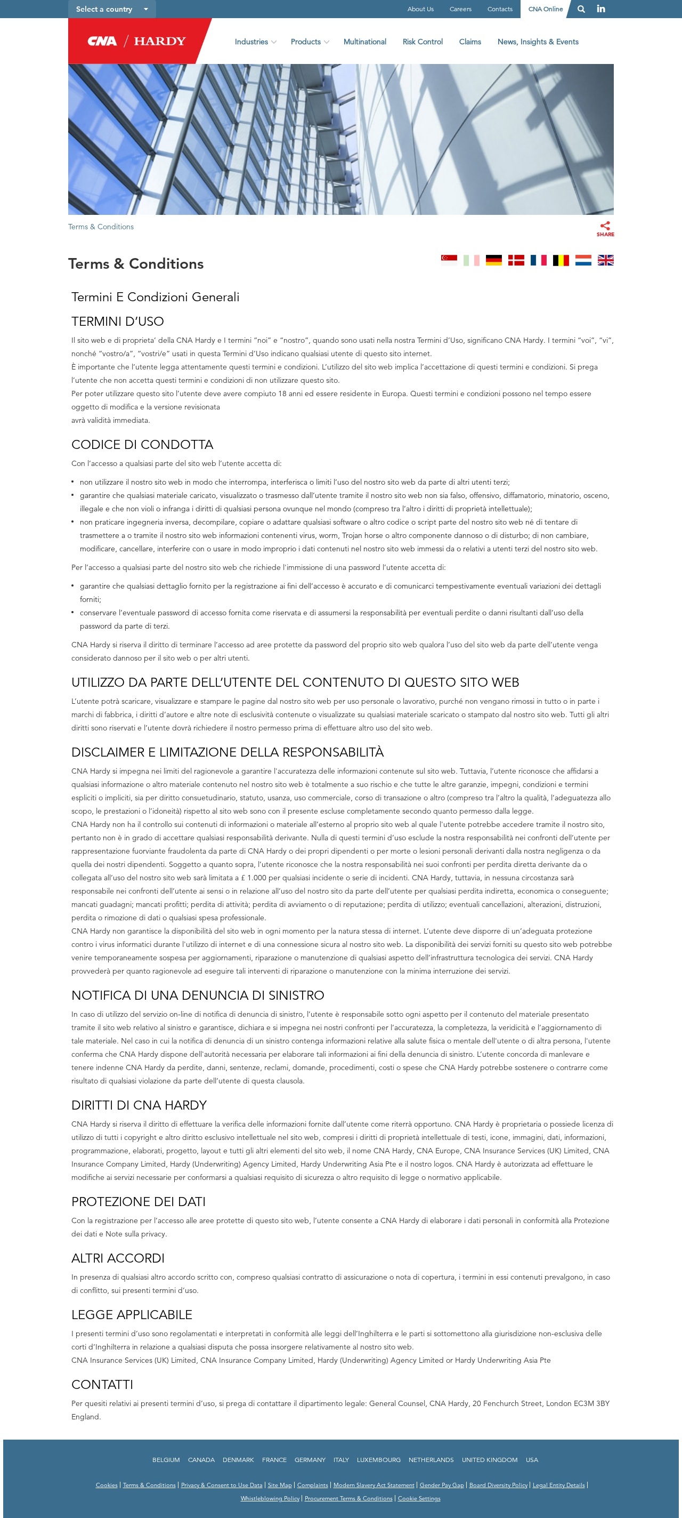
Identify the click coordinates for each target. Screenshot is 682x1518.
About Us (421, 9)
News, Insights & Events (538, 41)
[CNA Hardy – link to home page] (131, 37)
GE (494, 261)
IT (472, 261)
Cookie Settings (419, 1498)
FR (539, 261)
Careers (461, 9)
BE (561, 261)
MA (449, 261)
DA (516, 261)
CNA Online (546, 9)
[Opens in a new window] (601, 8)
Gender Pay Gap (442, 1485)
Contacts (500, 9)
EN (606, 261)
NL (583, 261)
